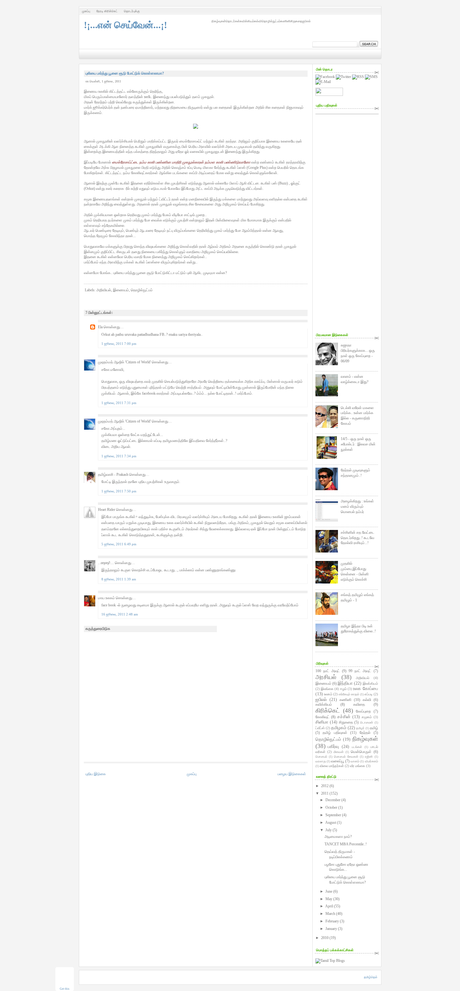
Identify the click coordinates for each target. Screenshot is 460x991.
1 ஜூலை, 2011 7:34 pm (118, 456)
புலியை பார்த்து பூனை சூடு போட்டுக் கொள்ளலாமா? (124, 73)
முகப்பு (86, 11)
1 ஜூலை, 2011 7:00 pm (118, 343)
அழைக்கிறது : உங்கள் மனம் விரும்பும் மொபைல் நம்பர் (357, 506)
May (328, 899)
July (328, 830)
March (330, 913)
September (333, 815)
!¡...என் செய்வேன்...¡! (125, 25)
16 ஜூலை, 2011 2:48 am (119, 614)
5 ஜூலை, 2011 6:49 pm (118, 544)
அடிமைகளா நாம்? (338, 836)
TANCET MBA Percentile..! (346, 844)
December (332, 800)
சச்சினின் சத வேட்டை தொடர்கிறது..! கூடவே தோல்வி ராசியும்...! (357, 537)
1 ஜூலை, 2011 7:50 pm (118, 491)
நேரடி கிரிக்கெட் (107, 11)
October (331, 807)
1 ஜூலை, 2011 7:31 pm (118, 403)
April (329, 906)
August (330, 822)
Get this (64, 988)
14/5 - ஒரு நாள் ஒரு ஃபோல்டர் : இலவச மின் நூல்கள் (358, 444)
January (331, 928)
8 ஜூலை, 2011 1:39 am (118, 579)
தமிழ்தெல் (370, 977)
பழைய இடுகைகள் (292, 774)
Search (368, 44)
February (332, 921)
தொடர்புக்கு (132, 11)
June (328, 891)
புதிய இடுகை (95, 774)
